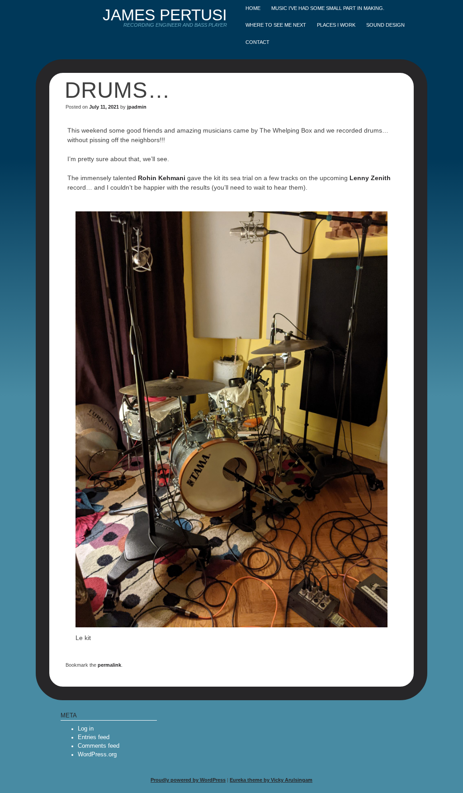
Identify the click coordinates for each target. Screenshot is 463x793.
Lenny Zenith (370, 178)
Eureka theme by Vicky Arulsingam (271, 780)
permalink (109, 665)
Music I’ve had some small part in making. (327, 8)
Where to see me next (276, 25)
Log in (86, 729)
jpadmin (136, 107)
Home (253, 8)
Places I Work (336, 25)
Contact (257, 42)
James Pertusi (165, 15)
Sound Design (385, 25)
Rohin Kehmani (161, 178)
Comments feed (98, 746)
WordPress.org (97, 754)
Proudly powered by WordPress (188, 780)
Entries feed (93, 737)
